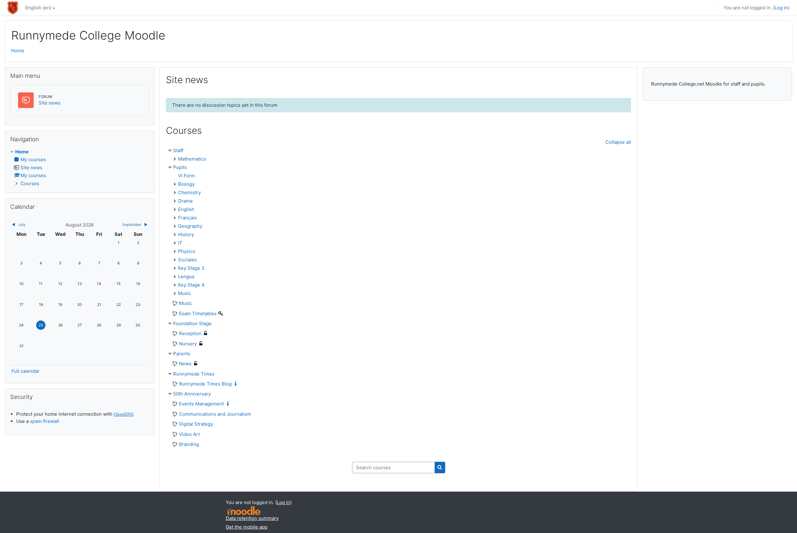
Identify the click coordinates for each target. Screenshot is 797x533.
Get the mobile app (246, 527)
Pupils (180, 167)
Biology (186, 184)
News (185, 364)
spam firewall (44, 421)
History (186, 234)
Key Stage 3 (191, 268)
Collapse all (618, 142)
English (186, 209)
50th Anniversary (192, 394)
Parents (181, 354)
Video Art (189, 434)
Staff (178, 150)
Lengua (186, 276)
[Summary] (237, 384)
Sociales (187, 260)
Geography (190, 226)
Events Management (201, 404)
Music (184, 293)
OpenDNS (124, 414)
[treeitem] (79, 167)
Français (187, 218)
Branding (189, 444)
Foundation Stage (192, 323)
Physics (186, 251)
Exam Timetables (198, 313)
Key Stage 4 (191, 285)
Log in (781, 8)
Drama (185, 201)
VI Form (186, 176)
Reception (190, 333)
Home (17, 51)
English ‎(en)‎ (38, 8)
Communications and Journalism (215, 414)
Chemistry (189, 192)
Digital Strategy (196, 424)
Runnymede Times (194, 374)
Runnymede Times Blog (205, 384)
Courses (30, 183)
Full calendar (26, 371)
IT (180, 243)
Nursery (188, 344)
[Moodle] (243, 510)
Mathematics (192, 159)
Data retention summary (252, 518)
